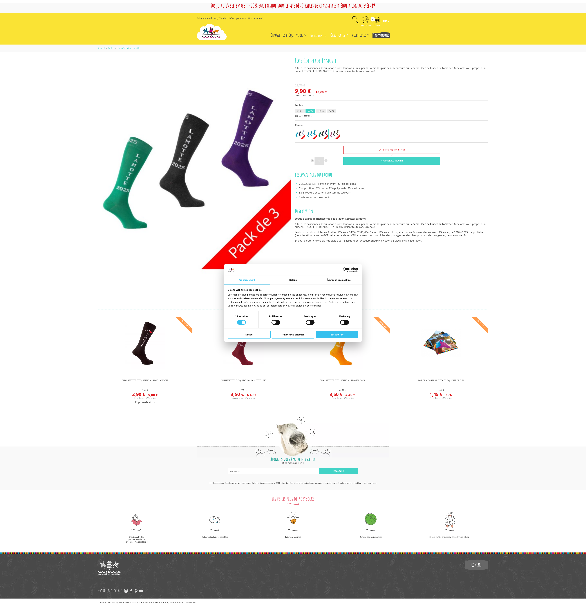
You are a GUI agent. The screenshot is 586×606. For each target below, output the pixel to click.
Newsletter (191, 602)
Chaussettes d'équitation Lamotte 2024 (342, 380)
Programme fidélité (174, 602)
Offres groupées (237, 18)
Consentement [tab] (247, 280)
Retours (158, 602)
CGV (127, 602)
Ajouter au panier (392, 160)
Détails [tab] (293, 280)
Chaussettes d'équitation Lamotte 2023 (243, 380)
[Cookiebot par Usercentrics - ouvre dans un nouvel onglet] (345, 269)
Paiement (147, 602)
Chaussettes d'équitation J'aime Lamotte (145, 380)
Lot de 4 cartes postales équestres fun (441, 380)
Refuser (249, 334)
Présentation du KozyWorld (211, 18)
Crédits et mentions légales (110, 602)
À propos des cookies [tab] (339, 280)
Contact (476, 565)
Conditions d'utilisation (304, 95)
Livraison (136, 602)
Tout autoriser (336, 334)
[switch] (275, 322)
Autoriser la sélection (293, 334)
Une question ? (255, 18)
